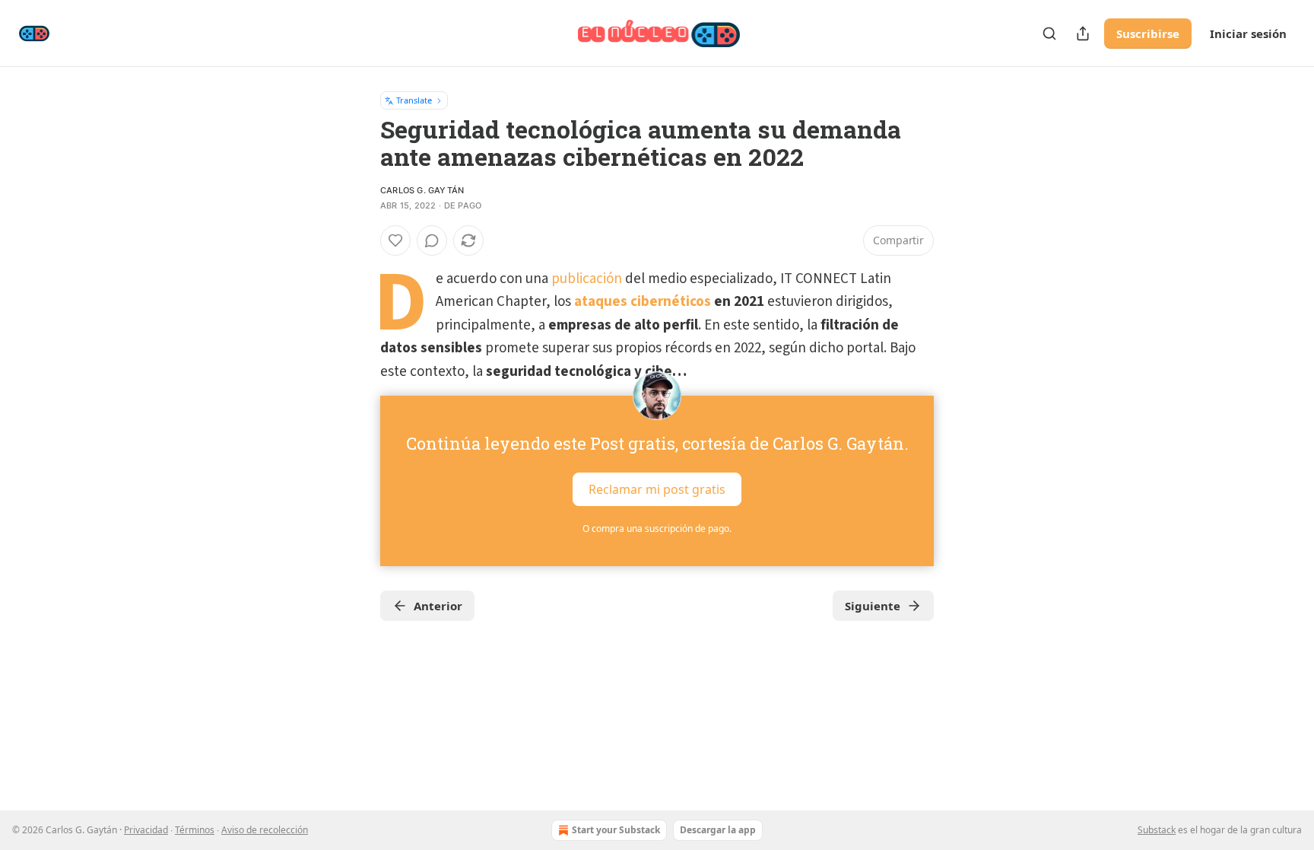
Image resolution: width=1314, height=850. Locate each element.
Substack (1157, 829)
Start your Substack (616, 829)
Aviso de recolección (264, 829)
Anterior (438, 605)
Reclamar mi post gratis (657, 489)
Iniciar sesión (1248, 33)
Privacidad (146, 829)
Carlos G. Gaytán (422, 190)
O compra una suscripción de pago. (657, 528)
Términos (194, 829)
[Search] (1049, 33)
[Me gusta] (395, 240)
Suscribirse (1147, 33)
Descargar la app (718, 829)
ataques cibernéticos (642, 301)
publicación (586, 279)
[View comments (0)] (432, 240)
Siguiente (872, 605)
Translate (414, 100)
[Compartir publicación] (1083, 33)
